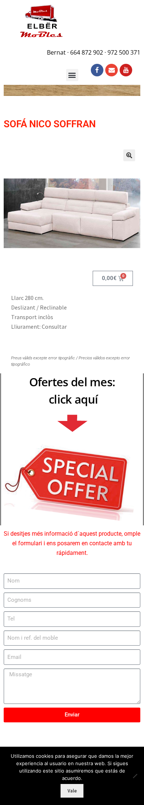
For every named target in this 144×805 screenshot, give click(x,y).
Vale (72, 791)
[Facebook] (97, 70)
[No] (134, 776)
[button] (129, 155)
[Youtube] (126, 70)
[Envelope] (111, 70)
